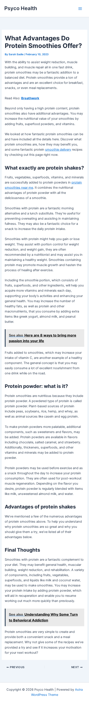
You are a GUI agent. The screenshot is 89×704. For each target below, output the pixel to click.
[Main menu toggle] (80, 8)
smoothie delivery (58, 150)
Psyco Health (20, 8)
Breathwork (30, 98)
